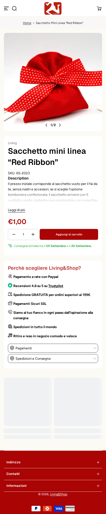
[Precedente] (46, 125)
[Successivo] (60, 125)
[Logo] (53, 8)
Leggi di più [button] (16, 210)
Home (27, 23)
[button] (14, 8)
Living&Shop (58, 494)
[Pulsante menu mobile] (7, 8)
